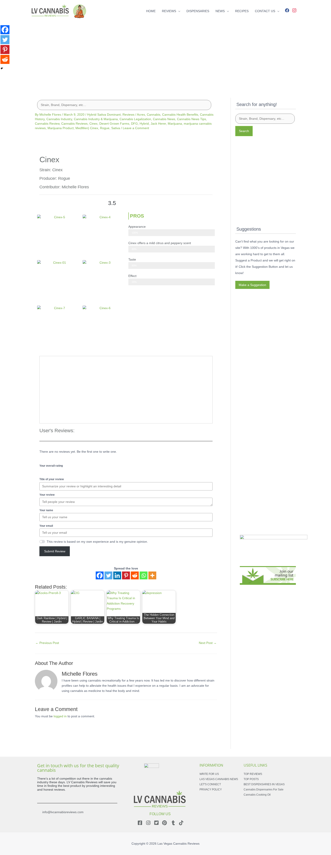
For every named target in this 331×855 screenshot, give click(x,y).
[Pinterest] (126, 575)
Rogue (104, 128)
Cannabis (153, 114)
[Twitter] (108, 575)
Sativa (115, 128)
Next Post (208, 643)
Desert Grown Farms (114, 123)
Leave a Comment (136, 128)
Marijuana (175, 123)
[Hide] (2, 68)
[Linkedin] (117, 575)
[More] (152, 575)
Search (244, 131)
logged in (60, 716)
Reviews (128, 114)
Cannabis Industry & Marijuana (96, 119)
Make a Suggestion (252, 285)
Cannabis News (164, 119)
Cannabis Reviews (74, 123)
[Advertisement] (165, 53)
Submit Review (54, 551)
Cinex (93, 123)
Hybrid (144, 123)
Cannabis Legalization (135, 119)
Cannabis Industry (59, 119)
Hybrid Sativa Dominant (104, 114)
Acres (141, 114)
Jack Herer (158, 123)
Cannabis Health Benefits (180, 114)
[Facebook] (287, 10)
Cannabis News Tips (191, 119)
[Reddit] (135, 575)
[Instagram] (294, 10)
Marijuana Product (61, 128)
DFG (134, 123)
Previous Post (47, 643)
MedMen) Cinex (86, 128)
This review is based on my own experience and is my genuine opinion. (97, 541)
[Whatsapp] (143, 575)
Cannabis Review (47, 123)
